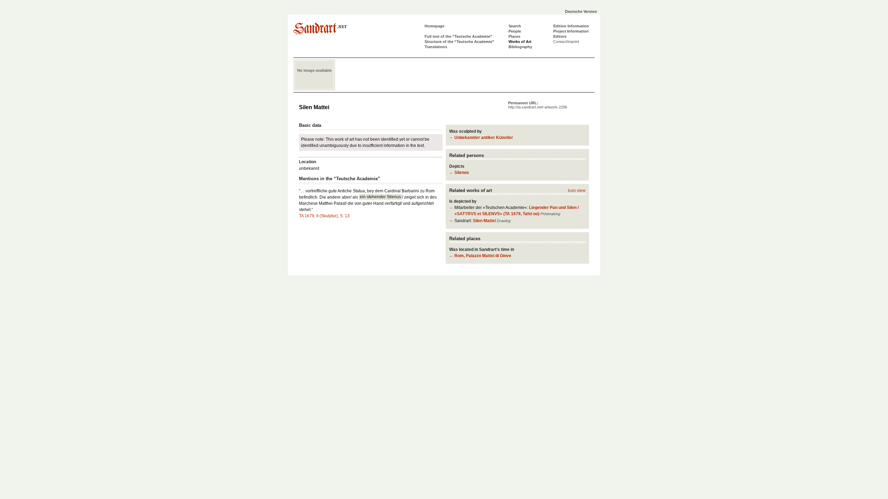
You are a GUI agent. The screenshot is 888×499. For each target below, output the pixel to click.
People (515, 31)
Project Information (571, 31)
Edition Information (571, 26)
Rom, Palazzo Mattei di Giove (482, 255)
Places (514, 36)
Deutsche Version (581, 11)
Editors (559, 36)
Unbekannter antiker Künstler (483, 137)
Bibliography (520, 47)
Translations (436, 47)
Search (515, 26)
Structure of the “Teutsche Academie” (459, 42)
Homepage (434, 26)
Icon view (577, 190)
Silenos (461, 172)
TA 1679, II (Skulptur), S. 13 (324, 215)
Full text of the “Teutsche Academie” (458, 36)
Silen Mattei (484, 220)
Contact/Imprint (566, 42)
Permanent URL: (537, 105)
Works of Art (520, 42)
